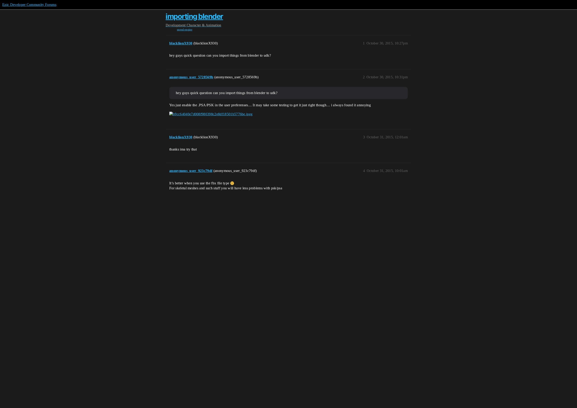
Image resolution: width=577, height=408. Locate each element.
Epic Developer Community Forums (29, 5)
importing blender (194, 16)
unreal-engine (184, 29)
